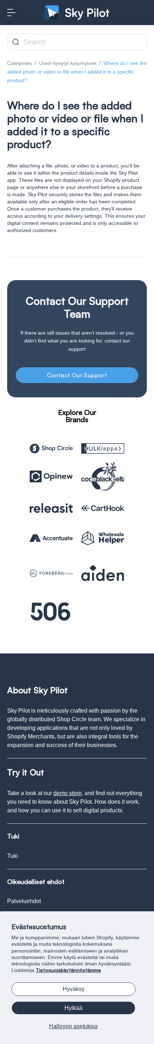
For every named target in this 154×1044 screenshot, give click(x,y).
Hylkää (73, 1008)
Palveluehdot (24, 901)
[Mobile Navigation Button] (11, 12)
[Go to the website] (51, 448)
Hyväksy (74, 989)
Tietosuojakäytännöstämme (68, 970)
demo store (67, 793)
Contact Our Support (77, 375)
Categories (19, 63)
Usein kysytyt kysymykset (67, 63)
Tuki (12, 856)
